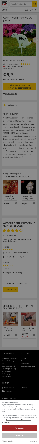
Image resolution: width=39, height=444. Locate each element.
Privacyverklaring (7, 441)
